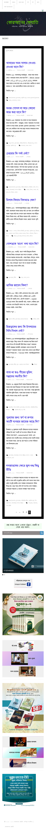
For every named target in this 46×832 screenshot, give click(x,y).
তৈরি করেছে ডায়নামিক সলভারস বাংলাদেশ (24, 826)
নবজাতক (35, 503)
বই (28, 2)
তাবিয (38, 319)
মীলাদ (31, 236)
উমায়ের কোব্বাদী (21, 70)
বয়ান (38, 2)
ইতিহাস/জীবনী (20, 231)
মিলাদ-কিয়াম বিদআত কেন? (21, 200)
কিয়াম (15, 236)
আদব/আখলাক (12, 98)
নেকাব (34, 189)
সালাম (18, 100)
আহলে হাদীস (12, 319)
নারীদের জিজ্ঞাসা (23, 143)
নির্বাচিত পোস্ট (32, 187)
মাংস (28, 277)
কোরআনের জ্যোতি (22, 22)
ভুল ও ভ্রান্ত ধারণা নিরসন (12, 233)
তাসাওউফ (27, 407)
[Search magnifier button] (42, 533)
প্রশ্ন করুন (21, 2)
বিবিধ (15, 277)
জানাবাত (23, 145)
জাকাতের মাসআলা (14, 752)
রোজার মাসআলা (31, 742)
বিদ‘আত (24, 236)
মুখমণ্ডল (8, 192)
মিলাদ (28, 236)
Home (6, 2)
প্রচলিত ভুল (24, 98)
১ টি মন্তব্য (30, 334)
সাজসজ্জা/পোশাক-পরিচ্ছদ (15, 189)
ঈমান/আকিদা (17, 407)
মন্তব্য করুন (30, 70)
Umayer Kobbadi (20, 584)
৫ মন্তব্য (27, 203)
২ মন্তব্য (28, 157)
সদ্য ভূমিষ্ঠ (8, 505)
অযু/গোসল (11, 143)
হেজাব (16, 192)
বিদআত (37, 231)
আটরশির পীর (17, 410)
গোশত (24, 277)
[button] (2, 574)
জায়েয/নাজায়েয (24, 319)
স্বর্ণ (13, 458)
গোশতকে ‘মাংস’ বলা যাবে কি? (22, 243)
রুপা (10, 458)
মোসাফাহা (14, 100)
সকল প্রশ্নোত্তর (8, 7)
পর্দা (37, 189)
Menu (5, 38)
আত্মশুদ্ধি (11, 407)
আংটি (7, 458)
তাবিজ (34, 319)
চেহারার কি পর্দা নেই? (17, 153)
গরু (22, 277)
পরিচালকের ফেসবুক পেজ (23, 581)
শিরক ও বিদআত (29, 233)
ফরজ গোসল (28, 145)
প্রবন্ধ (13, 2)
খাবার (10, 100)
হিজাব (12, 192)
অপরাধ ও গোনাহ (13, 231)
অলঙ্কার (30, 503)
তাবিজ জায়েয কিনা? (17, 285)
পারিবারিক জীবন (34, 407)
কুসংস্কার (18, 98)
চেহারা (27, 189)
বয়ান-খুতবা (31, 658)
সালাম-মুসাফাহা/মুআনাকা (33, 98)
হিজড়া (35, 364)
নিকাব (31, 189)
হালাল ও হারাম (29, 455)
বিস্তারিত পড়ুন (11, 91)
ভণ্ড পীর (23, 410)
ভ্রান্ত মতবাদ (22, 233)
